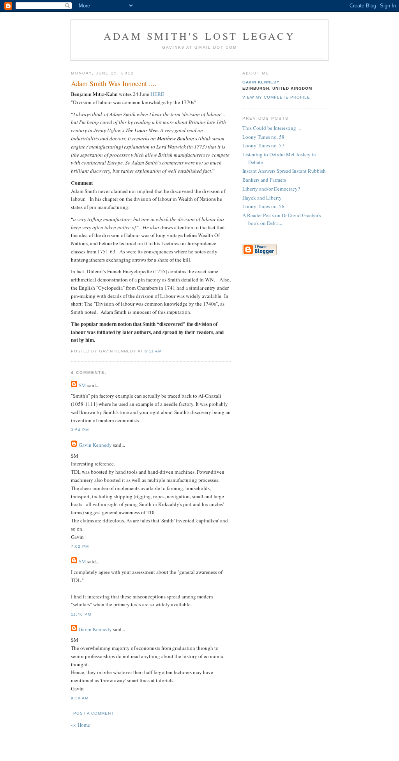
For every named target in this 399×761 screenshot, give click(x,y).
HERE (158, 93)
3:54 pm (80, 430)
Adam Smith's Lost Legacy (199, 35)
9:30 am (79, 698)
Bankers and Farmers (264, 179)
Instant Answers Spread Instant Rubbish (284, 170)
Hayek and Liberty (262, 197)
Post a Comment (93, 713)
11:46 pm (81, 614)
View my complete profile (276, 97)
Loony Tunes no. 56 (263, 206)
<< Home (80, 724)
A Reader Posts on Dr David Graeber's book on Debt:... (281, 219)
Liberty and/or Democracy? (271, 188)
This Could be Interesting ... (271, 127)
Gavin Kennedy (95, 444)
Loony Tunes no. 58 (263, 136)
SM (82, 385)
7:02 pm (80, 546)
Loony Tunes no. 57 (263, 145)
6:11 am (153, 351)
